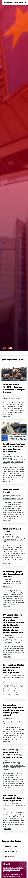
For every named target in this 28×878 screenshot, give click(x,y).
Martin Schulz (15, 677)
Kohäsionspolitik (7, 498)
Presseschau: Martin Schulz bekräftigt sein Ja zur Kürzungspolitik (13, 669)
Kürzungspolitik (7, 677)
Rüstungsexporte (7, 642)
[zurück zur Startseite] (7, 348)
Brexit (4, 497)
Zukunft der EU (11, 463)
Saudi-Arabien (16, 642)
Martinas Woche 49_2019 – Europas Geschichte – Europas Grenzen (14, 388)
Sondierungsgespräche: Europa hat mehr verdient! (13, 574)
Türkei (4, 541)
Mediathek (6, 637)
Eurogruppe (6, 765)
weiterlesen (7, 416)
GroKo (12, 461)
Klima (22, 397)
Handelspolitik (19, 641)
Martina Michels (18, 395)
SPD (18, 398)
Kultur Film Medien (8, 398)
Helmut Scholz (7, 720)
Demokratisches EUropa (16, 456)
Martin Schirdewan (11, 851)
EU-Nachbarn (7, 536)
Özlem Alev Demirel (11, 846)
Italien (18, 497)
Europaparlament (10, 722)
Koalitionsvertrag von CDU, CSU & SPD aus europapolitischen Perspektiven (14, 448)
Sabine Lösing (12, 639)
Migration (17, 461)
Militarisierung (13, 637)
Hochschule (13, 497)
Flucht (12, 397)
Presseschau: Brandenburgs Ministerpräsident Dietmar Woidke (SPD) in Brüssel (13, 710)
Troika (19, 767)
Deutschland (21, 460)
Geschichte (18, 397)
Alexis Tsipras (6, 764)
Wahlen (5, 463)
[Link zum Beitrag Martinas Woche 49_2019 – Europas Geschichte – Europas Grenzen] (14, 374)
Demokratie (14, 460)
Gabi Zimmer (6, 762)
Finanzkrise (14, 805)
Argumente (6, 456)
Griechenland (21, 805)
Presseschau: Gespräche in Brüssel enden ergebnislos (13, 798)
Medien (14, 498)
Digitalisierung (6, 397)
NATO (15, 398)
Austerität (21, 764)
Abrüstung (6, 538)
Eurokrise (13, 675)
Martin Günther (10, 856)
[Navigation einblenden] (26, 2)
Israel (10, 538)
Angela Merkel (7, 460)
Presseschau (20, 675)
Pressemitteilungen (15, 583)
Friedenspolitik (7, 641)
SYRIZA (5, 809)
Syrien (21, 539)
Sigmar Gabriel (15, 807)
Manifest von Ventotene (9, 539)
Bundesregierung (7, 585)
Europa (14, 585)
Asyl (4, 722)
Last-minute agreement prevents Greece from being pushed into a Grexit (13, 754)
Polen (18, 498)
